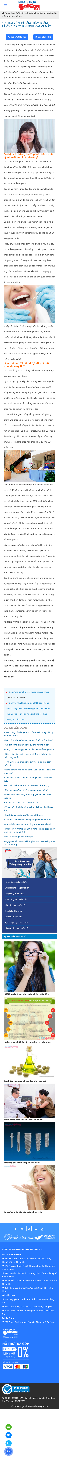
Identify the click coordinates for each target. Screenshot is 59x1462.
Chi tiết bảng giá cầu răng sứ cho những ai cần (27, 744)
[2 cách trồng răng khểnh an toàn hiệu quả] (29, 1100)
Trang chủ (9, 13)
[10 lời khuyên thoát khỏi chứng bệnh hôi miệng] (29, 966)
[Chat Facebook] (8, 1435)
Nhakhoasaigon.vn (39, 1406)
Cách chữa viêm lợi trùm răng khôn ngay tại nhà (28, 824)
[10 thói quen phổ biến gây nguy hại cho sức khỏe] (29, 1018)
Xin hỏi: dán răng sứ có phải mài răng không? (26, 790)
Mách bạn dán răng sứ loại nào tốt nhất (24, 815)
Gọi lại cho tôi (18, 37)
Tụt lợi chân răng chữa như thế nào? (22, 802)
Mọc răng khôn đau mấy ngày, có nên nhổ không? (29, 740)
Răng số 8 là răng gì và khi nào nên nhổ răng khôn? (29, 749)
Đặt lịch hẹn (44, 37)
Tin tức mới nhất (16, 936)
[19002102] (8, 1451)
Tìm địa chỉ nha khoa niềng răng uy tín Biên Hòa (28, 819)
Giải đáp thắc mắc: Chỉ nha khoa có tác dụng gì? (27, 785)
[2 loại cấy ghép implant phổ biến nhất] (29, 1141)
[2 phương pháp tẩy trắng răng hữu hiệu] (29, 1187)
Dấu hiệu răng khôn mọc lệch (19, 836)
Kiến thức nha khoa (15, 697)
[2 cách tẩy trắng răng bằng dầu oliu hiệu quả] (29, 1061)
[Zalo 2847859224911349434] (8, 1443)
